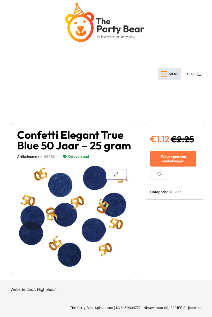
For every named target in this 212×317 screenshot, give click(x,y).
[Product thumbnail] (116, 174)
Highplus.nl (47, 289)
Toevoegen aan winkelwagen (173, 158)
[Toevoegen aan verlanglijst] (159, 174)
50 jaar (175, 192)
